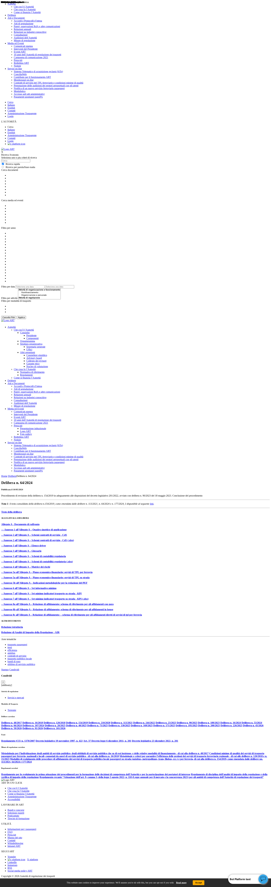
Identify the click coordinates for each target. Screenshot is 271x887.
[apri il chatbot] (263, 879)
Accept (198, 883)
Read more (181, 883)
